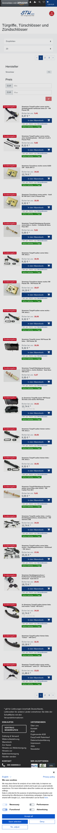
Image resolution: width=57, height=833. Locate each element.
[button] (6, 777)
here (46, 798)
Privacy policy (49, 777)
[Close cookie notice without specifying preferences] (54, 772)
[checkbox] (5, 804)
